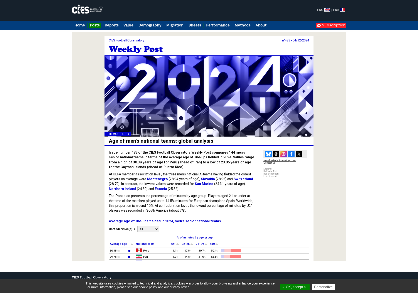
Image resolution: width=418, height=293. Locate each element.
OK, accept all (296, 287)
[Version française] (342, 10)
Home (79, 25)
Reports (112, 25)
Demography (149, 25)
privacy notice (179, 287)
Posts (95, 25)
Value (128, 25)
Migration (175, 25)
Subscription (333, 25)
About (261, 25)
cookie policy (148, 287)
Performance (218, 25)
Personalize (323, 287)
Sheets (195, 25)
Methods (243, 25)
